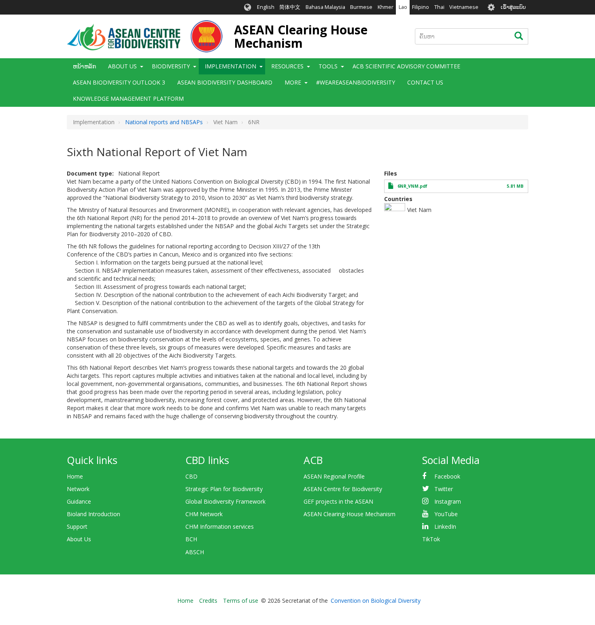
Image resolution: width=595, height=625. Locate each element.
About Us (79, 539)
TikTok (431, 539)
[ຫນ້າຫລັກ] (145, 36)
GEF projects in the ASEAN (338, 501)
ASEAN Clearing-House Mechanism (349, 514)
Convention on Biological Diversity (376, 600)
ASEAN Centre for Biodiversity (343, 489)
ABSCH (194, 552)
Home (75, 476)
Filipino (420, 7)
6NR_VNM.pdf (412, 186)
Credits (208, 600)
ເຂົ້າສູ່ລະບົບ (513, 7)
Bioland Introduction (93, 514)
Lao (403, 7)
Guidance (79, 501)
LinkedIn (445, 526)
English (265, 7)
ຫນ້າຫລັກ (84, 66)
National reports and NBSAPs (164, 122)
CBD (191, 476)
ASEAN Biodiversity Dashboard (224, 82)
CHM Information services (219, 526)
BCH (191, 539)
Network (78, 489)
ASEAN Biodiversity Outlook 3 (119, 82)
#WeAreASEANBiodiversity (355, 82)
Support (77, 526)
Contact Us (425, 82)
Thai (439, 7)
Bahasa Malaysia (325, 7)
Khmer (385, 7)
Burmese (361, 7)
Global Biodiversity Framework (225, 501)
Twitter (443, 489)
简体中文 (289, 7)
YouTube (446, 514)
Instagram (447, 501)
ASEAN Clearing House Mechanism (301, 36)
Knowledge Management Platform (128, 98)
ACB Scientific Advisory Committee (406, 66)
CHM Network (204, 514)
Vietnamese (463, 7)
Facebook (447, 476)
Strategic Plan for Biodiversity (224, 489)
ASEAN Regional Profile (334, 476)
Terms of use (240, 600)
